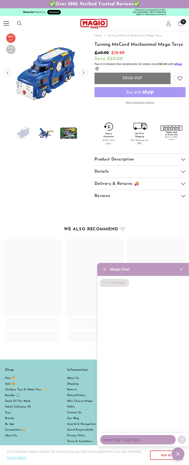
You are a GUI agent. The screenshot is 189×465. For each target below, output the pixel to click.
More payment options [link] (140, 102)
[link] (32, 326)
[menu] (6, 23)
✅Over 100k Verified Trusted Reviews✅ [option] (94, 4)
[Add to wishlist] (180, 78)
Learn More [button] (17, 458)
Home (98, 35)
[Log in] (168, 23)
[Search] (19, 23)
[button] (7, 73)
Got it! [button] (166, 455)
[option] (45, 73)
